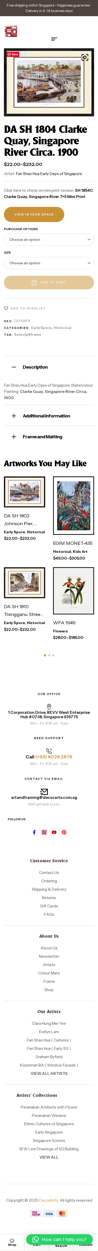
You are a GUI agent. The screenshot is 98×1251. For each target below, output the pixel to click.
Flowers (60, 631)
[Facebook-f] (34, 832)
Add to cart (54, 282)
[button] (85, 57)
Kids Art (80, 551)
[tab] (49, 366)
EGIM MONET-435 (73, 543)
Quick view (30, 502)
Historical (62, 328)
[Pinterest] (64, 832)
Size (7, 252)
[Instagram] (44, 832)
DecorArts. (49, 1200)
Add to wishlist (28, 308)
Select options (23, 484)
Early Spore (41, 328)
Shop (12, 1245)
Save (15, 54)
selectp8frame (27, 334)
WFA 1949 (64, 623)
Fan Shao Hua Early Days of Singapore (49, 173)
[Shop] (12, 1240)
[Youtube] (54, 832)
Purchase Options (21, 229)
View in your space (34, 214)
